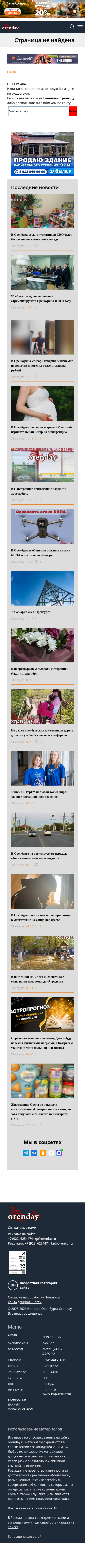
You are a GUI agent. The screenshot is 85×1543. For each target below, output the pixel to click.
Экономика (17, 1372)
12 (40, 741)
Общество (50, 1372)
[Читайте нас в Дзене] (51, 1153)
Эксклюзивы (18, 1343)
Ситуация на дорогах (52, 1351)
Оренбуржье (17, 1390)
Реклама (14, 1359)
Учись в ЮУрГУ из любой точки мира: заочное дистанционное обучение (39, 794)
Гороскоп (15, 1349)
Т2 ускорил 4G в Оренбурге (30, 611)
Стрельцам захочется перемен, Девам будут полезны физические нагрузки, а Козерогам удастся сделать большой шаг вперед (42, 1043)
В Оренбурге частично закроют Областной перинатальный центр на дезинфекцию (41, 429)
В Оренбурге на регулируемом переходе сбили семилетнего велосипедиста (39, 855)
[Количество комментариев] (40, 246)
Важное (48, 1343)
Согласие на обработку (26, 1297)
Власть (13, 1366)
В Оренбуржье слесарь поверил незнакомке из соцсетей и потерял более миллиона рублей (42, 365)
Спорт (47, 1378)
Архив (12, 1335)
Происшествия (54, 1359)
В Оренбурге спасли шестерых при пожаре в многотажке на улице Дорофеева (41, 917)
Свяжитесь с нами (22, 1227)
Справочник (51, 1337)
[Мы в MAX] (59, 1153)
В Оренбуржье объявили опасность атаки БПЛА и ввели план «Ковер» (40, 552)
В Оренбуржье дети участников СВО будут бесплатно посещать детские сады (41, 236)
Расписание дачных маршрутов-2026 (20, 1404)
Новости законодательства (57, 1392)
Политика (50, 1366)
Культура (15, 1378)
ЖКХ (11, 1384)
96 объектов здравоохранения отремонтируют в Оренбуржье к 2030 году (41, 298)
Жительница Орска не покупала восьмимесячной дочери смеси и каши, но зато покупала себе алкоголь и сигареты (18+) (41, 1111)
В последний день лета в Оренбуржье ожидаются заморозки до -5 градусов (37, 978)
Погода (48, 1384)
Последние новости (35, 187)
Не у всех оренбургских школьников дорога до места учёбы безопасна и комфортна (42, 732)
